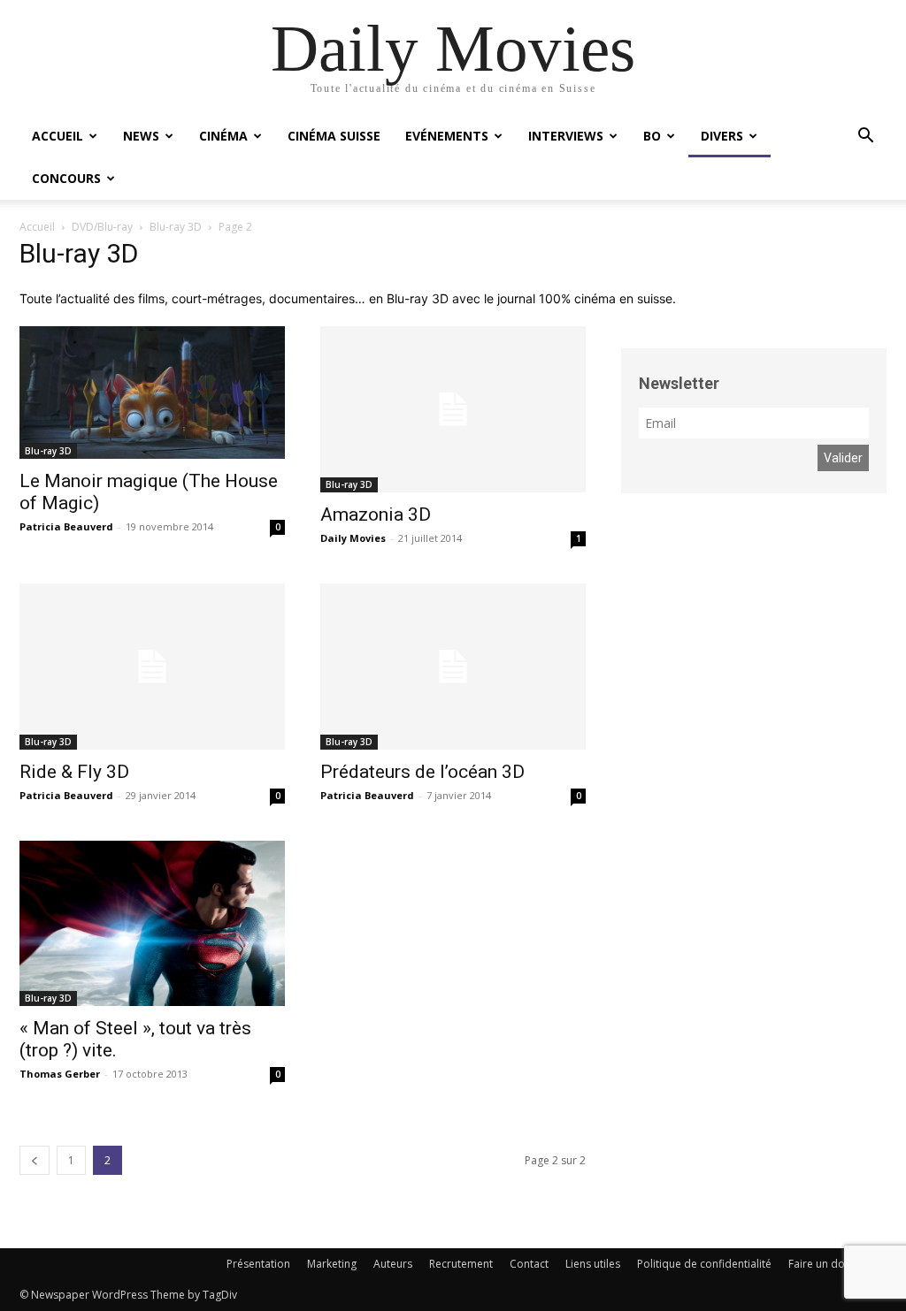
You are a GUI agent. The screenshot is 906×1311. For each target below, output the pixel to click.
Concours (66, 178)
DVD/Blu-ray (102, 226)
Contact (529, 1263)
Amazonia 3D (375, 514)
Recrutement (461, 1263)
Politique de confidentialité (704, 1263)
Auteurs (392, 1263)
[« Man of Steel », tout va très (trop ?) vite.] (152, 924)
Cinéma (223, 135)
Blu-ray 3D (176, 226)
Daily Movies (353, 538)
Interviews (565, 135)
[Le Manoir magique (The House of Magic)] (152, 392)
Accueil (57, 135)
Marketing (332, 1263)
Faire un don (819, 1263)
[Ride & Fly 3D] (152, 666)
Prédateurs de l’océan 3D (422, 771)
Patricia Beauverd (66, 526)
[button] (865, 137)
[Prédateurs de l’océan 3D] (453, 666)
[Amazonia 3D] (453, 409)
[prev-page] (34, 1160)
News (141, 135)
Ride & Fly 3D (74, 771)
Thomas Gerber (59, 1073)
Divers (722, 135)
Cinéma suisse (334, 135)
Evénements (446, 135)
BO (652, 135)
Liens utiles (592, 1263)
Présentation (258, 1263)
